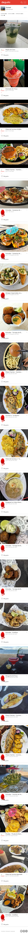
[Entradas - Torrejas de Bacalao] (14, 317)
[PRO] (2, 212)
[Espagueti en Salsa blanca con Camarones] (14, 487)
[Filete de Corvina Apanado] (14, 859)
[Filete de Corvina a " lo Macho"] (14, 443)
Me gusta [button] (6, 55)
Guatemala (13, 931)
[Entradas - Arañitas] (14, 617)
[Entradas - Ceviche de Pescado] (14, 779)
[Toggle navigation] (25, 2)
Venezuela (8, 931)
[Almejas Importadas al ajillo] (14, 277)
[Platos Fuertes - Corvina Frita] (14, 700)
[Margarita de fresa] (14, 660)
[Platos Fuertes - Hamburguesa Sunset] (14, 154)
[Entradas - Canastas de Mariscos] (14, 194)
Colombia (3, 931)
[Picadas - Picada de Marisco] (14, 818)
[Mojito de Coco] (14, 34)
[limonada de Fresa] (14, 73)
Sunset (8, 7)
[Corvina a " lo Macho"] (14, 400)
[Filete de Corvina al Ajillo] (14, 114)
